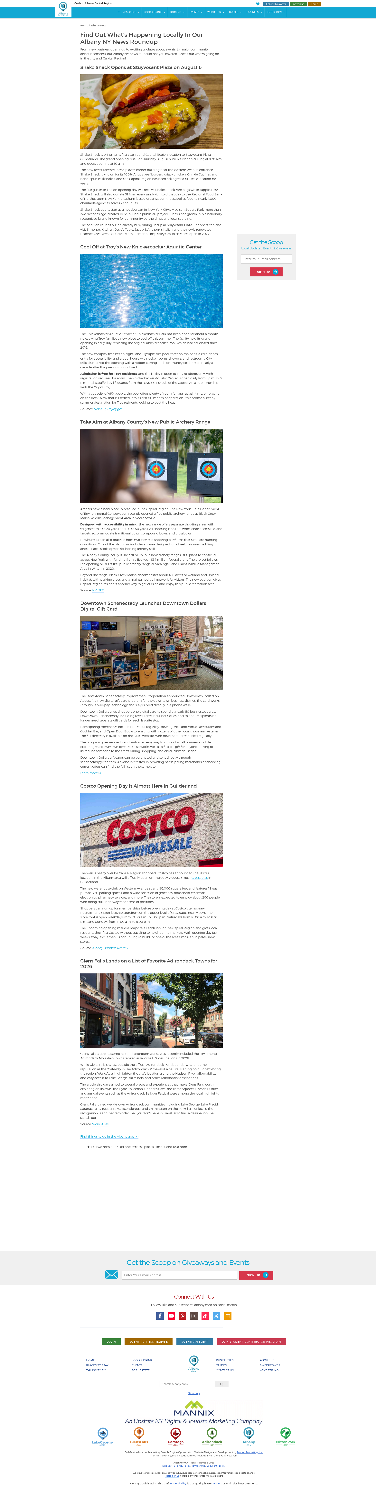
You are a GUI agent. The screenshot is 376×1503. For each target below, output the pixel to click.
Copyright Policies (216, 1465)
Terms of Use (198, 1465)
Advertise (298, 4)
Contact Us (225, 1370)
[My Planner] (227, 1316)
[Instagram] (194, 1316)
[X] (216, 1316)
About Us (267, 1360)
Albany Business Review (110, 948)
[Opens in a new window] (102, 1436)
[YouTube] (171, 1316)
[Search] (222, 1384)
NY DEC (98, 590)
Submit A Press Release (148, 1341)
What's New (98, 25)
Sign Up (264, 272)
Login (314, 4)
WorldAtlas (100, 1124)
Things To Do (127, 12)
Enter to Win (276, 12)
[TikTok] (205, 1316)
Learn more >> (91, 773)
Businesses (225, 1360)
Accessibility (178, 1483)
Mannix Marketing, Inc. (250, 1452)
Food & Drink (153, 12)
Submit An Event (194, 1341)
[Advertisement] (188, 1203)
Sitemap (194, 1393)
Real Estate (141, 1370)
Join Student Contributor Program (251, 1341)
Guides (233, 12)
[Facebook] (160, 1316)
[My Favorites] (257, 4)
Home (84, 25)
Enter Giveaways (276, 4)
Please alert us (172, 1475)
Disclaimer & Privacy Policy (176, 1465)
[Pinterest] (182, 1316)
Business (252, 12)
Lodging (175, 12)
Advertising (269, 1370)
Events (194, 12)
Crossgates (200, 878)
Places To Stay (97, 1365)
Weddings (214, 12)
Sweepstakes (270, 1365)
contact (217, 1483)
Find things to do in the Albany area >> (109, 1136)
